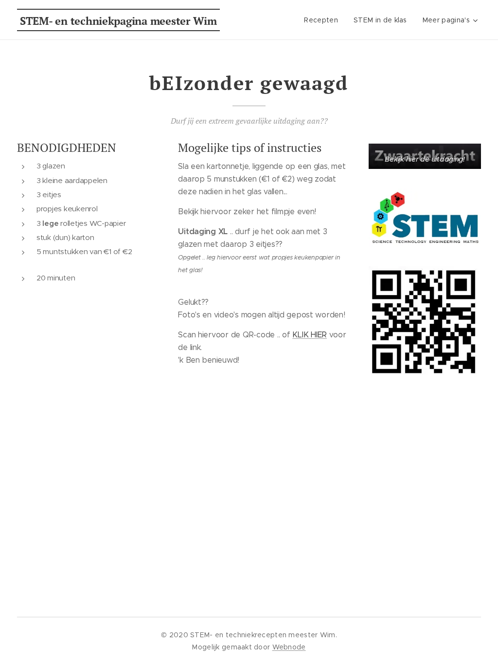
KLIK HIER (309, 334)
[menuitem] (324, 20)
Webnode (289, 647)
